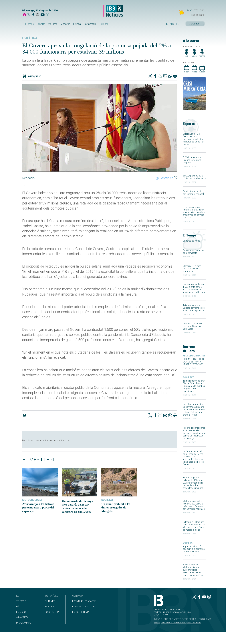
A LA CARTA (22, 617)
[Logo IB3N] (113, 11)
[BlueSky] (48, 15)
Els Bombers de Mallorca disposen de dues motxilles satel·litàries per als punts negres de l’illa (193, 569)
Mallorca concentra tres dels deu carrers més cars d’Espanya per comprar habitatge (194, 505)
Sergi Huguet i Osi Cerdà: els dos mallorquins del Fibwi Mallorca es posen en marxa (193, 139)
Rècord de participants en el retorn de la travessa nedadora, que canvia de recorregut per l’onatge (194, 433)
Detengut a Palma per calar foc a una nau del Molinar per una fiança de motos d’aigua (194, 526)
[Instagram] (37, 15)
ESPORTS (49, 606)
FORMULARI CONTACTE (84, 601)
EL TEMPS (50, 601)
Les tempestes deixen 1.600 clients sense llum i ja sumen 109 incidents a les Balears (194, 288)
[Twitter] (150, 76)
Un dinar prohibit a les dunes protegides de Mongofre (115, 507)
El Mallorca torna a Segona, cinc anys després (192, 160)
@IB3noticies (164, 178)
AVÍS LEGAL (182, 623)
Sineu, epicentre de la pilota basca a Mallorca (194, 177)
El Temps (29, 23)
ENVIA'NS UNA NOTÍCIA (83, 606)
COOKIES (157, 623)
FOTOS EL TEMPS (81, 612)
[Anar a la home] (24, 15)
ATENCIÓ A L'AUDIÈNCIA (169, 623)
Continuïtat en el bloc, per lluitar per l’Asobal (193, 192)
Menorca (65, 23)
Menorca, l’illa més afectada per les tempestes (192, 269)
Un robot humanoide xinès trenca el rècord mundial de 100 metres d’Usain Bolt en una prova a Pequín (194, 409)
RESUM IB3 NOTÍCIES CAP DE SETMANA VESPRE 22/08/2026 (193, 362)
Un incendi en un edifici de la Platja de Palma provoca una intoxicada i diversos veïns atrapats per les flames (194, 458)
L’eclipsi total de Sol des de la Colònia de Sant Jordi (193, 326)
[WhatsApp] (170, 76)
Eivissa (77, 23)
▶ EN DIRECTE (174, 23)
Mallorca (52, 23)
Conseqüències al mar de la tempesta (194, 251)
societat (188, 377)
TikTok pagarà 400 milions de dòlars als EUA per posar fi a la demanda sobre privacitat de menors (193, 482)
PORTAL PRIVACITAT (194, 623)
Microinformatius (194, 355)
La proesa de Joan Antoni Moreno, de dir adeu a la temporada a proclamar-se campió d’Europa (194, 212)
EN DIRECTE (22, 612)
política (30, 38)
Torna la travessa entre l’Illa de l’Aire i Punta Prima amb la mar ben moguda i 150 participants (194, 386)
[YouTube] (42, 15)
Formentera (90, 23)
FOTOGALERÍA (52, 612)
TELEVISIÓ (21, 601)
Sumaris (104, 23)
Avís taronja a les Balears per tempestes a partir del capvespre (194, 308)
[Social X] (28, 15)
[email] (165, 76)
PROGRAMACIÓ (24, 623)
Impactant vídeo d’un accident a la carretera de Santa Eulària (194, 549)
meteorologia (32, 499)
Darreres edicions (191, 241)
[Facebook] (33, 15)
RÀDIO (19, 606)
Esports (41, 23)
